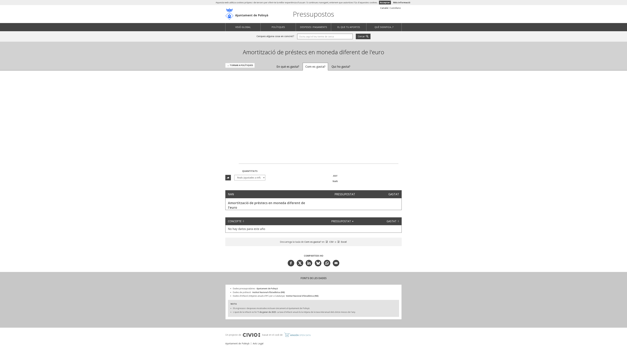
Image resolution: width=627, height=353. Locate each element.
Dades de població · (259, 292)
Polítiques (278, 27)
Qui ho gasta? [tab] (341, 66)
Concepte (234, 221)
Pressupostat (341, 221)
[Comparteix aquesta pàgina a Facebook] (291, 263)
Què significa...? (384, 27)
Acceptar (385, 2)
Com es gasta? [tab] (315, 66)
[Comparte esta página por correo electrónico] (336, 263)
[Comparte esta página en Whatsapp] (327, 263)
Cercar (361, 36)
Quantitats (249, 171)
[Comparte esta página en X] (300, 263)
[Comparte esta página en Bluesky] (318, 263)
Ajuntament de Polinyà (251, 15)
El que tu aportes (348, 27)
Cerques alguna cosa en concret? (275, 36)
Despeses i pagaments (313, 27)
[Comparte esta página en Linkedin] (309, 263)
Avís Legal (258, 343)
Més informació (401, 2)
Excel (343, 241)
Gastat (391, 221)
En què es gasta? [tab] (288, 66)
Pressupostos (313, 14)
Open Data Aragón (297, 334)
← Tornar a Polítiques (240, 65)
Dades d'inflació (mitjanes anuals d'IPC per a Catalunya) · (276, 295)
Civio (251, 335)
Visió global (243, 27)
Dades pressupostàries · (255, 288)
